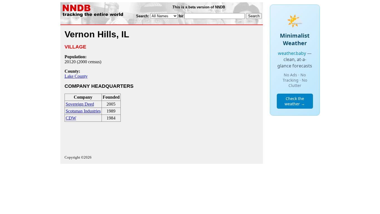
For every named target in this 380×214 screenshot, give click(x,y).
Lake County (76, 76)
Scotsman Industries (83, 111)
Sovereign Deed (80, 104)
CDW (71, 118)
